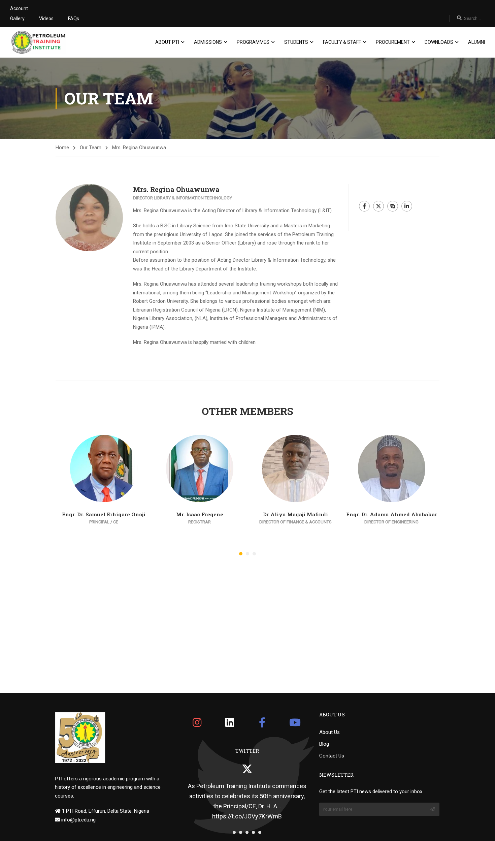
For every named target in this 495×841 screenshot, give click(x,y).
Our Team (90, 147)
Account (19, 8)
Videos (46, 18)
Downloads (439, 42)
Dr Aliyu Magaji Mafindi (295, 514)
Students (296, 42)
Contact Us (331, 756)
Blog (324, 744)
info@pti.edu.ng (78, 820)
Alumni (476, 42)
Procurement (393, 42)
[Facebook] (262, 722)
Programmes (253, 42)
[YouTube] (295, 722)
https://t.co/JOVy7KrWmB (247, 816)
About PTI (167, 42)
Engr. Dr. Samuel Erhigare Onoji (103, 514)
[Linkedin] (229, 722)
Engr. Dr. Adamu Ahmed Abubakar (391, 514)
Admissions (208, 42)
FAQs (73, 18)
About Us (329, 732)
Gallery (17, 18)
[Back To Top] (481, 829)
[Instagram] (197, 722)
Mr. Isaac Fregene (199, 514)
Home (62, 147)
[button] (240, 553)
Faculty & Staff (342, 42)
